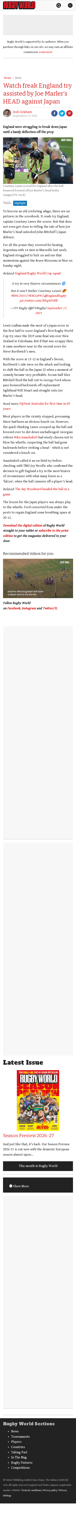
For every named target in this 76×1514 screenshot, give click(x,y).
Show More (20, 1186)
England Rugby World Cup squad (38, 273)
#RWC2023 (18, 296)
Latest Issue (23, 1062)
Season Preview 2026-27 (28, 1135)
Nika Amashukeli (25, 437)
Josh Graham (22, 112)
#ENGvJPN (35, 296)
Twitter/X (50, 608)
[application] (38, 578)
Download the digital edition (22, 525)
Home (7, 78)
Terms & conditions (31, 1490)
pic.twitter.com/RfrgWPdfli (38, 301)
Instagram (29, 608)
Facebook (13, 608)
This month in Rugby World (38, 1166)
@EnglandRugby (55, 296)
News (18, 78)
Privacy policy (50, 1490)
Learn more (45, 52)
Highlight (20, 203)
